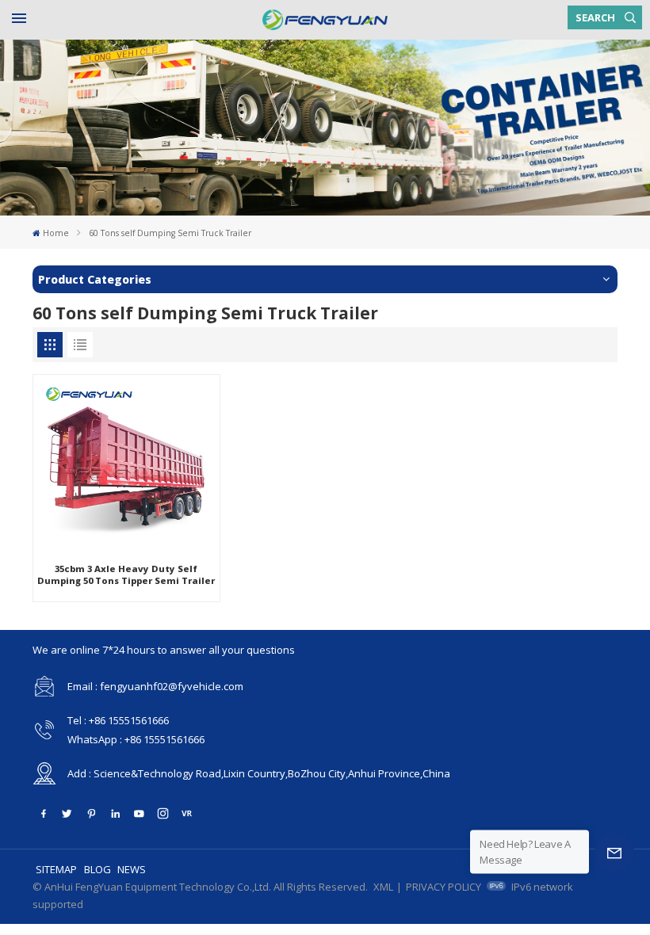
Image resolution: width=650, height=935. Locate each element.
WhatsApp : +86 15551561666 (136, 739)
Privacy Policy (443, 887)
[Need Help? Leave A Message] (614, 852)
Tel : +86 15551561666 (118, 720)
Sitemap (56, 869)
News (131, 869)
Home (56, 233)
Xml (383, 887)
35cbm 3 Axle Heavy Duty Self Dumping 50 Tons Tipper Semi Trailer (126, 574)
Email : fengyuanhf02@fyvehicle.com (155, 686)
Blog (97, 869)
